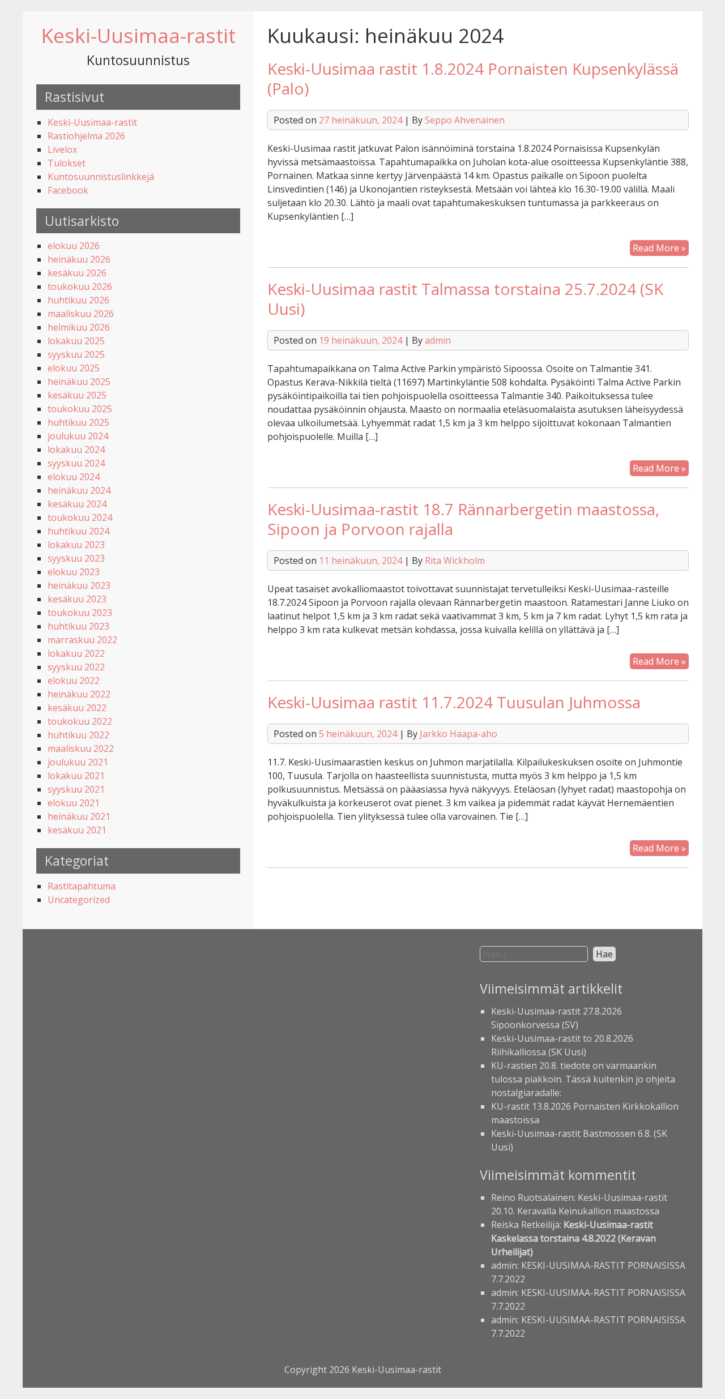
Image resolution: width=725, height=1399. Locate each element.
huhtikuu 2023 (78, 626)
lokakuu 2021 (76, 775)
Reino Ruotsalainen (532, 1197)
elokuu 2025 (74, 368)
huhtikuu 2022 (78, 735)
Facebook (68, 190)
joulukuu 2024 (78, 436)
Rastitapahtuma (82, 886)
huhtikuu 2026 (78, 300)
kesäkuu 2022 (77, 707)
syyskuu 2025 (76, 354)
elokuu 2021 (74, 803)
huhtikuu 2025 (78, 422)
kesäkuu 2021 (77, 830)
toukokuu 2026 (80, 286)
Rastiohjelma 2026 (86, 136)
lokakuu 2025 (76, 341)
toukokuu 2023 (80, 612)
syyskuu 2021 (76, 789)
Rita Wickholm (455, 560)
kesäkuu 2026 (77, 273)
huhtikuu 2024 (78, 531)
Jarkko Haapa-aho (458, 734)
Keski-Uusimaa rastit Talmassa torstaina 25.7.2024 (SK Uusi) (465, 298)
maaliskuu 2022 (81, 748)
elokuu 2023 (74, 572)
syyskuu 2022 (76, 667)
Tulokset (67, 163)
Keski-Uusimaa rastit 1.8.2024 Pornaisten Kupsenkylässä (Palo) (473, 78)
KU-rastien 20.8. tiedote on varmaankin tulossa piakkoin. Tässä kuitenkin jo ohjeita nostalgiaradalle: (583, 1079)
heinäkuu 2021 (79, 816)
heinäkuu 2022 (79, 694)
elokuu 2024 (74, 476)
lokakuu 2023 (76, 544)
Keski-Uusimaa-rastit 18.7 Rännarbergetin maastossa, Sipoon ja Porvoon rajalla (463, 519)
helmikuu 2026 (79, 327)
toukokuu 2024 (80, 517)
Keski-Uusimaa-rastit (138, 35)
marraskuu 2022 (82, 640)
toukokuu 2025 (80, 409)
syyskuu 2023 (76, 558)
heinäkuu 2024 (79, 490)
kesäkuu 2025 (77, 395)
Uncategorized (79, 899)
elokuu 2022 (74, 680)
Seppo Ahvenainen (465, 120)
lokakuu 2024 (76, 449)
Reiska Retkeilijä (525, 1224)
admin (438, 340)
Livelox (62, 149)
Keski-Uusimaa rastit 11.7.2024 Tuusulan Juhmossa (454, 702)
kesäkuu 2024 (77, 504)
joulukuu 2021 (78, 762)
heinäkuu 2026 (79, 259)
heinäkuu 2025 (79, 381)
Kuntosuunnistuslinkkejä (101, 176)
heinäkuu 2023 (79, 585)
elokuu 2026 (74, 245)
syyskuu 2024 (76, 463)
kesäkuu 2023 (77, 599)
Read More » (661, 248)
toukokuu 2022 (80, 721)
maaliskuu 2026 (81, 313)
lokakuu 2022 (76, 653)
